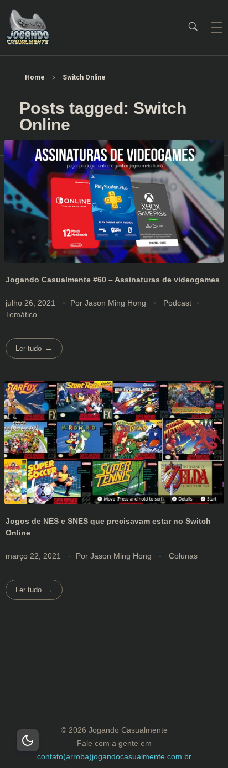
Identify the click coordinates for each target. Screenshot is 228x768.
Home (35, 77)
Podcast (177, 302)
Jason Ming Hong (116, 302)
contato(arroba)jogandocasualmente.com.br (114, 756)
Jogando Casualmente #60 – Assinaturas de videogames (113, 279)
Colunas (183, 555)
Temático (21, 314)
